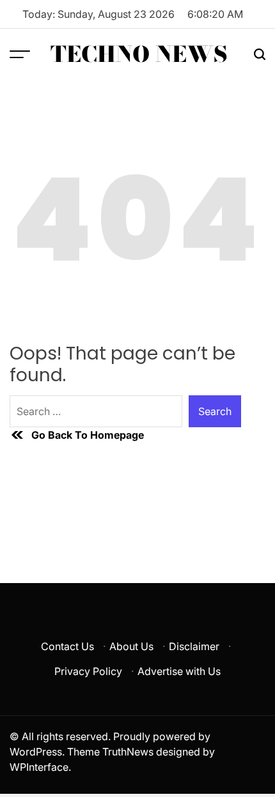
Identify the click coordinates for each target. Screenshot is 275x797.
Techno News (139, 54)
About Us (131, 646)
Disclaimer (194, 646)
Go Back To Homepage (87, 435)
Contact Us (67, 646)
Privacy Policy (88, 671)
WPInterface (39, 767)
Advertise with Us (179, 671)
